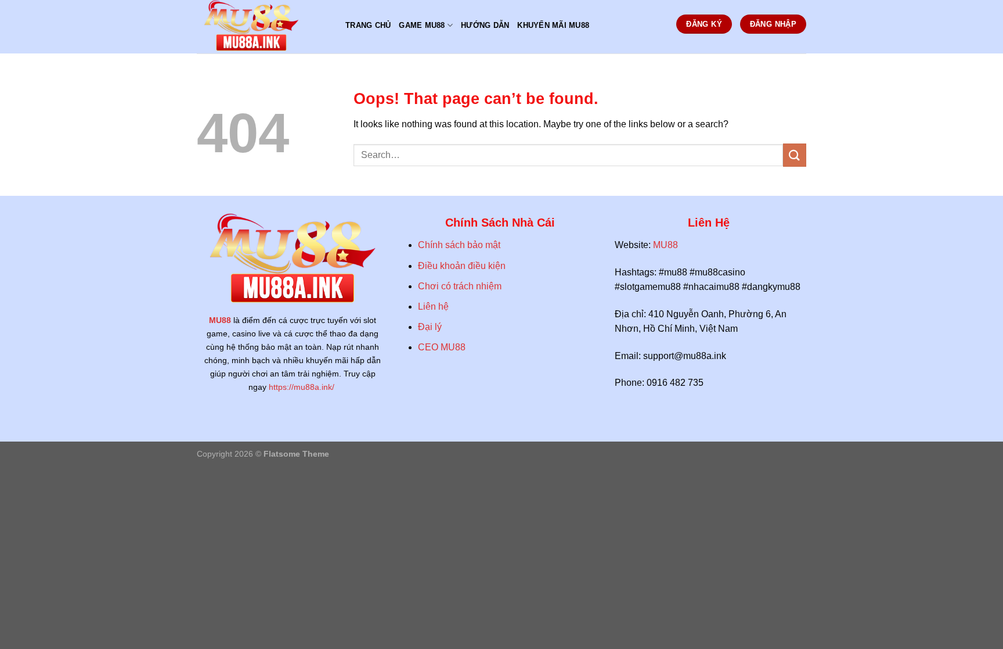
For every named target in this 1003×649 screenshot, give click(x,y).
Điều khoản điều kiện (463, 266)
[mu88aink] (262, 26)
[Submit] (794, 155)
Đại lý (430, 327)
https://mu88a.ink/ (303, 387)
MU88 (220, 320)
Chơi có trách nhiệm (459, 286)
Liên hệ (433, 306)
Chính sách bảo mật (459, 245)
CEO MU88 (442, 347)
